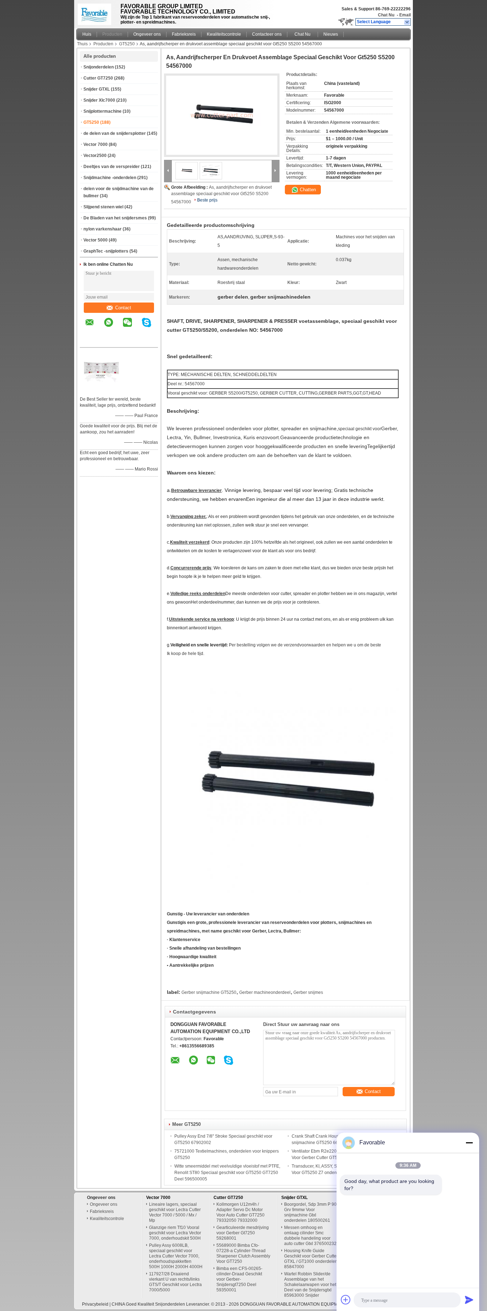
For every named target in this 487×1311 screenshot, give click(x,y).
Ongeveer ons (147, 34)
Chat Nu (386, 14)
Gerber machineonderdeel (265, 992)
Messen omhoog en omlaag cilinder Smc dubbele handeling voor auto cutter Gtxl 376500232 (310, 1235)
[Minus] (469, 1142)
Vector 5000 (95, 240)
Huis (86, 34)
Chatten (307, 189)
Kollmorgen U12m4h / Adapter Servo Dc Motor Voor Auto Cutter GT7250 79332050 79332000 (240, 1212)
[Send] (469, 1299)
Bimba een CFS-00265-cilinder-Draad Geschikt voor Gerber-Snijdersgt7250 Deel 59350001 (239, 1279)
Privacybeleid (95, 1304)
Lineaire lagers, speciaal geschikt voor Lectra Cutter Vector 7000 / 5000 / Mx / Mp (175, 1212)
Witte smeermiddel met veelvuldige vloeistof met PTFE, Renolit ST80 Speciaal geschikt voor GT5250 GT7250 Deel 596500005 (227, 1173)
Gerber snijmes (308, 992)
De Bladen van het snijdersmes (115, 217)
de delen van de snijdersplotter (114, 133)
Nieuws (330, 34)
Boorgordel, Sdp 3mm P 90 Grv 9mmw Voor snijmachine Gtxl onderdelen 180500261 (310, 1212)
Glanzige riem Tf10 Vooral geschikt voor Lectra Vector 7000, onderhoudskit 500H (175, 1233)
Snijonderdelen (98, 67)
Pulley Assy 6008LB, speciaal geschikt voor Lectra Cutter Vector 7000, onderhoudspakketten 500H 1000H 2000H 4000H (176, 1256)
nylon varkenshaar (102, 229)
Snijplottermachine (102, 111)
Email (405, 14)
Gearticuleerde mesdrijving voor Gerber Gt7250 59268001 (242, 1233)
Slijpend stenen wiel (103, 206)
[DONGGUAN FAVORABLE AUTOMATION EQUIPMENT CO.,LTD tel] (89, 341)
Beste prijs (207, 200)
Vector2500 (95, 155)
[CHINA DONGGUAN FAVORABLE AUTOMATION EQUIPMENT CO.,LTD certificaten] (101, 389)
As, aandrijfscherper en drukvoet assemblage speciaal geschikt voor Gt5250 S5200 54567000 (221, 194)
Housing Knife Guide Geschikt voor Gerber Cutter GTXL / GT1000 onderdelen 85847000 (311, 1258)
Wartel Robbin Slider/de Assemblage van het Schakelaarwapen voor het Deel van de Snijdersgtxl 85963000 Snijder (310, 1284)
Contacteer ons (267, 34)
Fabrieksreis (184, 34)
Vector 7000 (95, 144)
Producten (112, 34)
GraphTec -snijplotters (105, 251)
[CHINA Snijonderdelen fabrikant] (96, 12)
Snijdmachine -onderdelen (109, 177)
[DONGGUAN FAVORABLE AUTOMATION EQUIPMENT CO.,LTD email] (94, 327)
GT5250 (127, 43)
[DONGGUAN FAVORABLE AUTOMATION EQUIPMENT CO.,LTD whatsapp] (113, 327)
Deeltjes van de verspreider (111, 166)
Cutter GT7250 (98, 78)
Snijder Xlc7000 (99, 100)
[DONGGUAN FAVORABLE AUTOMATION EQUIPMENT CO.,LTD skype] (151, 327)
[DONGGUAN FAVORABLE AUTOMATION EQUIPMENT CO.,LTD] (407, 22)
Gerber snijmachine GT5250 (208, 992)
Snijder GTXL (96, 89)
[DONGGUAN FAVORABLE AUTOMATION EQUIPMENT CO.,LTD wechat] (132, 327)
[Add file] (346, 1299)
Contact (123, 307)
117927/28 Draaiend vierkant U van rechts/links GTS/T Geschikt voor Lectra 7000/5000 (175, 1281)
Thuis (82, 43)
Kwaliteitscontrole (224, 34)
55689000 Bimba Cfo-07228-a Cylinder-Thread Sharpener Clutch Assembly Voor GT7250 (243, 1253)
